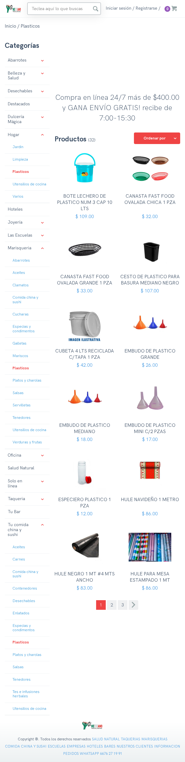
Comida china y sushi (25, 299)
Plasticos (21, 172)
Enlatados (21, 613)
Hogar (13, 134)
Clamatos (21, 285)
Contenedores (25, 588)
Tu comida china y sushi (18, 529)
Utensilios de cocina (29, 184)
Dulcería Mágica (16, 119)
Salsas (18, 393)
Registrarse (146, 8)
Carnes (19, 559)
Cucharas (21, 314)
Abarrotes (17, 60)
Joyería (15, 222)
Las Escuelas (20, 235)
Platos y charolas (27, 380)
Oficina (14, 455)
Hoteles (15, 209)
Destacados (19, 104)
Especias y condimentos (24, 328)
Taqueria (16, 498)
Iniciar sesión (118, 8)
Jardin (18, 147)
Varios (18, 196)
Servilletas (22, 405)
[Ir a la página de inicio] (13, 8)
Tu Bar (14, 511)
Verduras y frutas (27, 442)
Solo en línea (15, 484)
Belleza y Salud (16, 76)
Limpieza (20, 159)
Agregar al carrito (86, 186)
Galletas (19, 343)
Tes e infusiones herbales (26, 694)
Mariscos (20, 356)
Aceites (19, 273)
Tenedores (22, 418)
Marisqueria (19, 248)
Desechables (20, 91)
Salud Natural (21, 468)
